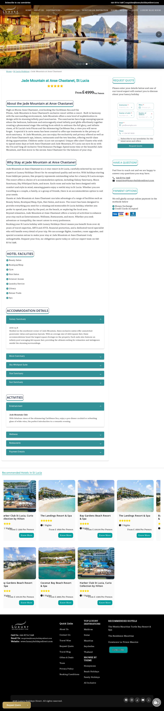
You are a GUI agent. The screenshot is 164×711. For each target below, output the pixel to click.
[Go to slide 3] (84, 64)
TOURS (114, 10)
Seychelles (89, 646)
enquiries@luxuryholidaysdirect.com (135, 180)
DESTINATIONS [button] (54, 10)
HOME (28, 10)
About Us (64, 629)
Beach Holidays (91, 671)
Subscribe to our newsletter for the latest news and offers (137, 140)
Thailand (88, 652)
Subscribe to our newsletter (18, 3)
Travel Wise (65, 640)
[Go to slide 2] (80, 64)
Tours (62, 663)
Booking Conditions (69, 674)
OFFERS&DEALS (72, 10)
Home (9, 71)
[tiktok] (137, 700)
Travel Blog (65, 652)
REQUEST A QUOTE (129, 10)
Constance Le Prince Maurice (123, 642)
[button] (55, 319)
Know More (32, 535)
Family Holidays (92, 677)
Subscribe (118, 650)
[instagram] (131, 700)
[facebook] (126, 700)
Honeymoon (90, 666)
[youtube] (143, 700)
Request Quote (135, 146)
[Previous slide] (5, 34)
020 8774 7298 (123, 178)
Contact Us (65, 635)
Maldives (88, 629)
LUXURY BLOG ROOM (150, 10)
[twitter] (148, 700)
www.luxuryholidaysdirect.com (36, 641)
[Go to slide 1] (77, 64)
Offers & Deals (66, 657)
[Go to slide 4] (87, 64)
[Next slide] (159, 34)
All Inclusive (90, 683)
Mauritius (88, 641)
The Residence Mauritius (121, 636)
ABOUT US (39, 10)
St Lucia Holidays (21, 71)
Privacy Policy (67, 669)
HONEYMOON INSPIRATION (95, 10)
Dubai (87, 635)
